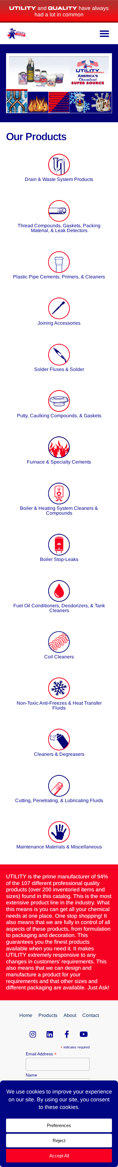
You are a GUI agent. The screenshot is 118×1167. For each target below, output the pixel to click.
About (70, 1015)
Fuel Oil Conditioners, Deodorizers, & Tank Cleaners (59, 608)
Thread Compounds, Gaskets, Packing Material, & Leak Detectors (59, 228)
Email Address (41, 1054)
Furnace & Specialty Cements (59, 461)
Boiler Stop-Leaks (59, 559)
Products (47, 1015)
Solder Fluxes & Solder (59, 369)
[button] (104, 33)
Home (25, 1015)
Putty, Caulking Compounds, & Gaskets (59, 415)
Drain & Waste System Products (59, 179)
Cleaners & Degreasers (59, 754)
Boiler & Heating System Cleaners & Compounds (59, 511)
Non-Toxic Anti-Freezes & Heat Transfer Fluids (59, 705)
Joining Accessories (59, 323)
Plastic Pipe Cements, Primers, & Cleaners (59, 276)
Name (31, 1075)
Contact (90, 1015)
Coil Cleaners (59, 656)
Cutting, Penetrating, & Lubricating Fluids (59, 800)
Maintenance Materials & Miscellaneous (59, 846)
